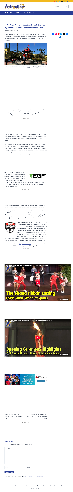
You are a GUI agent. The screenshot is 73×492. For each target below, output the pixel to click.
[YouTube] (54, 1)
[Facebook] (67, 1)
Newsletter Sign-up (32, 12)
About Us (17, 486)
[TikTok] (59, 1)
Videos (24, 12)
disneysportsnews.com (25, 244)
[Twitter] (65, 1)
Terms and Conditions (43, 486)
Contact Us (24, 486)
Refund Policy (53, 486)
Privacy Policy (32, 486)
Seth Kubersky (9, 30)
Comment (8, 448)
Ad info (60, 486)
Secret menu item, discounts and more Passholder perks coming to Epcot (13, 415)
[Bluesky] (62, 1)
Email (29, 467)
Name (7, 467)
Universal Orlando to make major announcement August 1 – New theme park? (37, 415)
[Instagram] (57, 1)
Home (6, 12)
